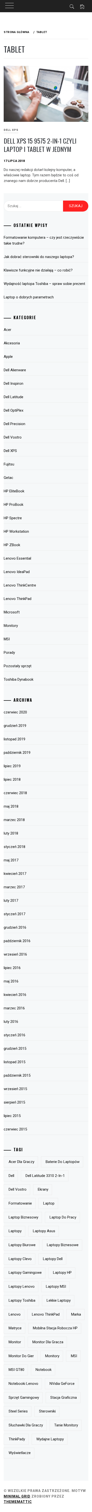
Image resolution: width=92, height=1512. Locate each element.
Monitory (11, 625)
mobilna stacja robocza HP (55, 1328)
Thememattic (18, 1502)
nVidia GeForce (62, 1383)
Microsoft (12, 612)
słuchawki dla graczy (26, 1425)
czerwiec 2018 (15, 793)
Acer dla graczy (21, 1162)
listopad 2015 (14, 1062)
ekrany (43, 1189)
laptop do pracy (63, 1217)
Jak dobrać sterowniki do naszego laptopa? (39, 257)
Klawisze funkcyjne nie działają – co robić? (38, 270)
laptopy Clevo (20, 1259)
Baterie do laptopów (62, 1162)
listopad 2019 (14, 739)
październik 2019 (17, 752)
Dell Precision (14, 424)
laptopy (15, 1231)
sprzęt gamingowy (24, 1397)
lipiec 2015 (12, 1116)
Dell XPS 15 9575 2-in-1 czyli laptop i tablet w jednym (40, 145)
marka (76, 1314)
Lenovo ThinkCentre (20, 585)
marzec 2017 (14, 887)
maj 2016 (11, 981)
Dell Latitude (13, 397)
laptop (48, 1203)
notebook (44, 1369)
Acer (7, 329)
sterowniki (47, 1411)
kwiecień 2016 (15, 995)
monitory (52, 1356)
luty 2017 (11, 900)
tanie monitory (66, 1425)
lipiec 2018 (12, 779)
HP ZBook (12, 545)
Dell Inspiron (13, 383)
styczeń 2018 (14, 847)
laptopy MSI (56, 1286)
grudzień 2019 (15, 725)
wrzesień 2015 (15, 1089)
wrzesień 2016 (15, 954)
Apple (8, 356)
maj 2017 (11, 860)
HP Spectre (13, 518)
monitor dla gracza (47, 1342)
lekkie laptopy (59, 1300)
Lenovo (15, 1314)
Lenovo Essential (17, 558)
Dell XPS (10, 451)
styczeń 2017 (14, 914)
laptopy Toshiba (22, 1300)
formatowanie (20, 1203)
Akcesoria (12, 343)
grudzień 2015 (15, 1048)
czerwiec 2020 (15, 712)
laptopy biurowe (22, 1245)
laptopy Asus (44, 1231)
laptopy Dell (53, 1259)
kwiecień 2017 (15, 873)
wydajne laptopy (50, 1439)
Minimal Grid (17, 1496)
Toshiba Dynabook (18, 679)
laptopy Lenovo (22, 1286)
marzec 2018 (14, 820)
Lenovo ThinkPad (17, 599)
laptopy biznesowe (63, 1245)
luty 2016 (11, 1021)
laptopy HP (62, 1272)
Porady (9, 652)
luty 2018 (11, 833)
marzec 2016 (14, 1008)
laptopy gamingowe (25, 1272)
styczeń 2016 (14, 1035)
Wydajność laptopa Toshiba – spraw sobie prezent (44, 284)
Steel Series (18, 1411)
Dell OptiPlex (13, 410)
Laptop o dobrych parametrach (29, 297)
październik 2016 (17, 941)
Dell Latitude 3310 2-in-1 (45, 1175)
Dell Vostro (13, 437)
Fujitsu (9, 464)
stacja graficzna (63, 1397)
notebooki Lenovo (23, 1383)
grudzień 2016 (15, 927)
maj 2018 (11, 806)
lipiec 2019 (12, 766)
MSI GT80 (16, 1369)
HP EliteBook (14, 491)
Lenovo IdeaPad (17, 572)
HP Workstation (16, 531)
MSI (7, 639)
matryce (15, 1328)
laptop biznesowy (23, 1217)
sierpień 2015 (14, 1102)
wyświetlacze (20, 1453)
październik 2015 (17, 1075)
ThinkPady (17, 1439)
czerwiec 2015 (15, 1129)
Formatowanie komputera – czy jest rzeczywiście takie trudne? (44, 240)
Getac (8, 477)
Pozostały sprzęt (17, 666)
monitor (15, 1342)
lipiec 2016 (12, 968)
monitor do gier (21, 1356)
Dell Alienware (15, 370)
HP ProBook (13, 504)
